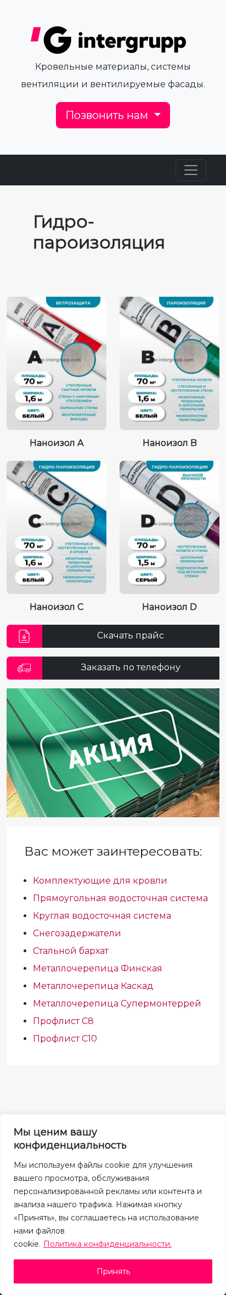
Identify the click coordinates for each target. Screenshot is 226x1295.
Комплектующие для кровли (100, 880)
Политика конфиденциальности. (107, 1244)
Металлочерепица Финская (97, 968)
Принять (113, 1271)
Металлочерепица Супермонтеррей (117, 1003)
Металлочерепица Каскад (93, 986)
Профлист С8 (63, 1021)
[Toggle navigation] (191, 170)
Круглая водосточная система (102, 916)
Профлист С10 (65, 1038)
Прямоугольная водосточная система (120, 898)
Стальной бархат (71, 951)
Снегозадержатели (77, 933)
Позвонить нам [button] (108, 115)
